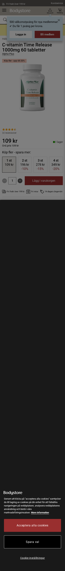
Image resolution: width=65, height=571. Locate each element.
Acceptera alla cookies (32, 525)
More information (40, 512)
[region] (32, 385)
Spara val (32, 542)
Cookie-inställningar (32, 557)
